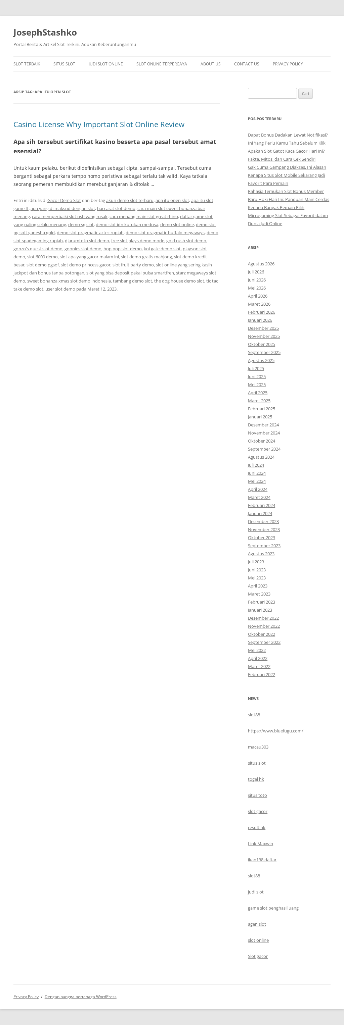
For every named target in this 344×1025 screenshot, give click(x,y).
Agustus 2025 (261, 360)
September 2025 (264, 352)
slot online (258, 940)
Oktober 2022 (261, 634)
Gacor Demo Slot (64, 200)
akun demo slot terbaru (130, 200)
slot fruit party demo (133, 265)
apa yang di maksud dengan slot (63, 208)
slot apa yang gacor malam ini (89, 257)
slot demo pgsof (43, 265)
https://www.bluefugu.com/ (275, 731)
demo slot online (177, 224)
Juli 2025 (256, 368)
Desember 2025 (263, 328)
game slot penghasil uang (273, 908)
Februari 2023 (261, 602)
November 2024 (264, 433)
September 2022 (264, 642)
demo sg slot (81, 224)
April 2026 (257, 296)
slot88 (254, 715)
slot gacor (257, 811)
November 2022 (264, 626)
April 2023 (257, 586)
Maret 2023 (259, 594)
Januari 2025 (260, 417)
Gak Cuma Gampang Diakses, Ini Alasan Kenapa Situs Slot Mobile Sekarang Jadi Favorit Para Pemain (287, 175)
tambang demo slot (132, 281)
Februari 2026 (261, 312)
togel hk (256, 779)
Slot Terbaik (26, 64)
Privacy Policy (288, 64)
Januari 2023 (260, 610)
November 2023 (264, 529)
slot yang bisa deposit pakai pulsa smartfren (130, 273)
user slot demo (60, 289)
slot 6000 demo (42, 257)
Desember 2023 (263, 521)
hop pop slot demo (122, 249)
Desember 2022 (263, 618)
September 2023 (264, 546)
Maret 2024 (259, 497)
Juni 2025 (257, 376)
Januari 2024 (260, 513)
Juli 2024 (256, 465)
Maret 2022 (259, 666)
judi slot (256, 892)
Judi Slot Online (106, 64)
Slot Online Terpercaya (161, 64)
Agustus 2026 (261, 264)
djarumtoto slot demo (87, 241)
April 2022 (257, 658)
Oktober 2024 (261, 441)
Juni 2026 (257, 280)
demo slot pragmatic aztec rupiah (90, 232)
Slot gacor (258, 956)
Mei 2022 (257, 650)
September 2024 (264, 449)
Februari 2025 (261, 409)
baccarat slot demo (116, 208)
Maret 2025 (259, 401)
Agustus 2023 (261, 554)
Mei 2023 (257, 578)
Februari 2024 (261, 505)
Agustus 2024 (261, 457)
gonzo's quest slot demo (37, 249)
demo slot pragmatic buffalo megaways (165, 232)
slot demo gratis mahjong (146, 257)
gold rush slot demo (186, 241)
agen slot (257, 924)
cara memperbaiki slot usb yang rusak (70, 216)
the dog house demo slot (179, 281)
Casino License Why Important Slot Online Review (98, 124)
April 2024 (257, 489)
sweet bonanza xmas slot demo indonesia (69, 281)
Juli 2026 (256, 272)
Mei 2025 (257, 384)
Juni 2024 (257, 473)
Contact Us (246, 64)
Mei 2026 (257, 288)
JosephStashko (45, 32)
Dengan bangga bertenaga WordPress (81, 997)
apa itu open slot (172, 200)
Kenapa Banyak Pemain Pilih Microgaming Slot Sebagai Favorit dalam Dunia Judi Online (288, 215)
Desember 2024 (263, 425)
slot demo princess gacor (86, 265)
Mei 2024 (257, 481)
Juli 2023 (256, 562)
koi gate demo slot (162, 249)
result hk (256, 827)
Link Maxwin (260, 843)
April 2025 (257, 393)
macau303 (258, 747)
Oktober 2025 (261, 344)
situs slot (257, 763)
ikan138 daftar (262, 860)
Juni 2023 (257, 570)
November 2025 (264, 336)
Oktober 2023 (261, 537)
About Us (211, 64)
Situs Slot (64, 64)
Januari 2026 (260, 320)
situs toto (257, 795)
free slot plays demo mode (137, 241)
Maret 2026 (259, 304)
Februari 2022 (261, 674)
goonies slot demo (82, 249)
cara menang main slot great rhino (144, 216)
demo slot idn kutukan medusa (127, 224)
